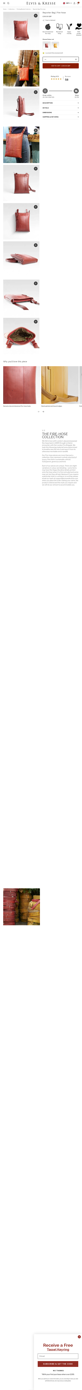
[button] (8, 3)
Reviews (68, 76)
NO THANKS (58, 1371)
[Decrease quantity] (45, 59)
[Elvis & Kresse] (41, 3)
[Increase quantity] (77, 59)
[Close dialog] (79, 1336)
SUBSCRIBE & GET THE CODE (58, 1364)
